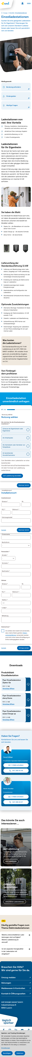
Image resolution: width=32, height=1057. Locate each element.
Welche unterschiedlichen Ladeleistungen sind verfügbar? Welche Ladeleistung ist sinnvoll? (13, 938)
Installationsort (7, 490)
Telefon (5, 600)
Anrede (5, 555)
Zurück (3, 530)
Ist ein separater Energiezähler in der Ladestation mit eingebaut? (12, 951)
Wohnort (15, 509)
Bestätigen (7, 1053)
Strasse (5, 501)
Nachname (6, 571)
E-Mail (4, 608)
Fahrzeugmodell (7, 517)
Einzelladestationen (21, 13)
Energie (5, 13)
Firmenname (6, 534)
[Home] (2, 13)
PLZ (3, 509)
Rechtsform (5, 542)
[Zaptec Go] (6, 248)
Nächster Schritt (24, 485)
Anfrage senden (24, 648)
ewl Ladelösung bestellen (12, 476)
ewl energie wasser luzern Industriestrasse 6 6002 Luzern (12, 1005)
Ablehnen (19, 1053)
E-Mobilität (11, 13)
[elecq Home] (25, 248)
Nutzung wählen (7, 414)
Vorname (5, 563)
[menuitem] (16, 977)
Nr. (23, 501)
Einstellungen (5, 1048)
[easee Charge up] (16, 248)
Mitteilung (5, 616)
